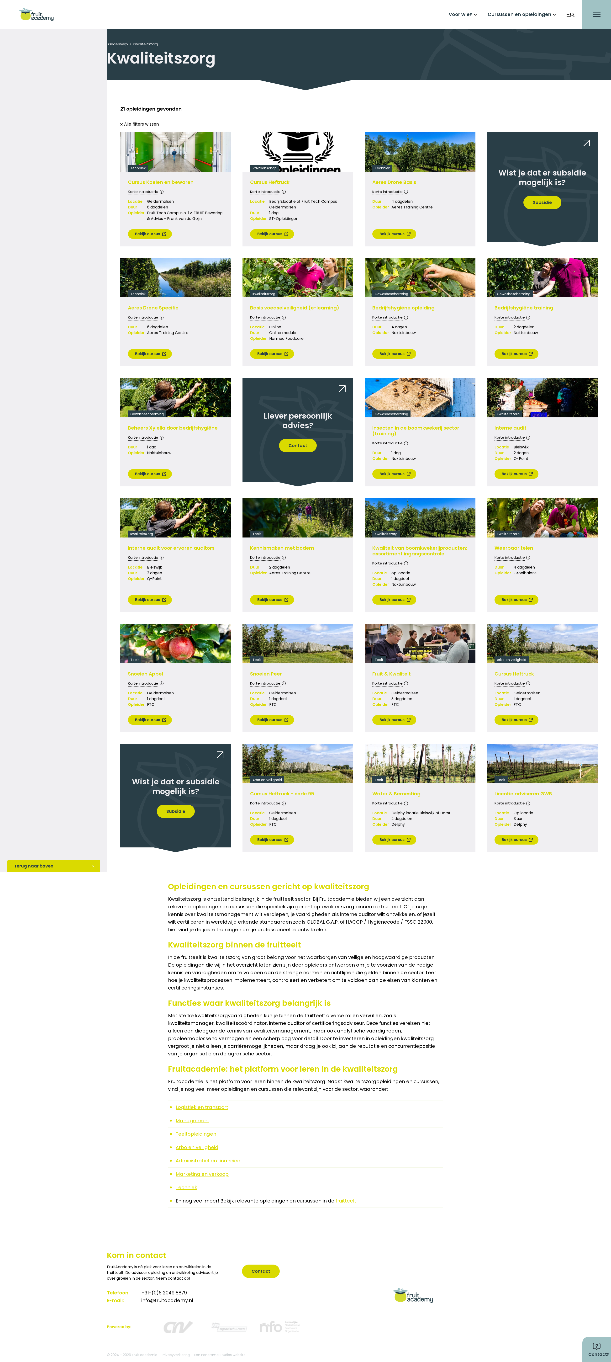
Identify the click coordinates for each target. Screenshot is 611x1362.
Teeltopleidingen (196, 1134)
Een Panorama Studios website (220, 1354)
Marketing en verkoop (202, 1174)
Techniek (186, 1187)
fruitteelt (346, 1200)
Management (192, 1120)
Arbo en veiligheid (197, 1147)
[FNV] (229, 1327)
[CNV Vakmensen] (178, 1327)
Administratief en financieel (209, 1160)
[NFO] (280, 1327)
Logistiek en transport (202, 1107)
